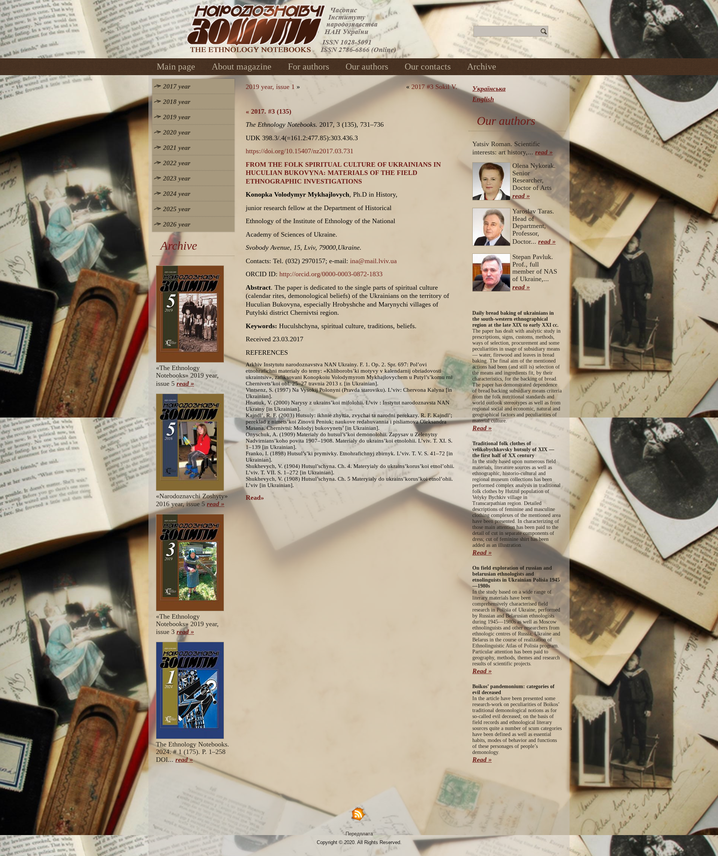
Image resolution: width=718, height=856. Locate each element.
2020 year (176, 132)
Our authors (367, 66)
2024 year (176, 193)
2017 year (176, 86)
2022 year (176, 163)
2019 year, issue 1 (270, 86)
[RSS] (358, 813)
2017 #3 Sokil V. (434, 86)
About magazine (241, 66)
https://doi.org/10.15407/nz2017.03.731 (299, 151)
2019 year (176, 117)
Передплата (359, 834)
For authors (308, 66)
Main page (176, 66)
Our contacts (428, 66)
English (483, 99)
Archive (481, 66)
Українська (489, 88)
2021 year (176, 147)
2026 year (176, 224)
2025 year (176, 209)
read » (185, 383)
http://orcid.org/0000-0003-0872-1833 (331, 274)
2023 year (176, 178)
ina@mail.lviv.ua (373, 261)
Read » (482, 428)
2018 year (176, 101)
